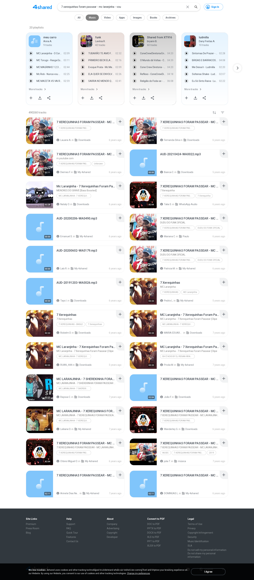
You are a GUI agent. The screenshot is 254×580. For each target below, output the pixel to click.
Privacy (192, 528)
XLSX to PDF (154, 545)
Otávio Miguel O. (69, 461)
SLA (190, 545)
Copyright (112, 532)
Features (71, 537)
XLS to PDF (153, 537)
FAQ (68, 528)
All (79, 17)
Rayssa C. (65, 397)
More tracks (36, 89)
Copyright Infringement (200, 532)
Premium (31, 524)
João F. (167, 397)
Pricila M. (169, 364)
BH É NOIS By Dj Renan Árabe (177, 356)
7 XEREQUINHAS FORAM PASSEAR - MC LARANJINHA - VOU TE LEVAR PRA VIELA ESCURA (178, 420)
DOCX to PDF (154, 532)
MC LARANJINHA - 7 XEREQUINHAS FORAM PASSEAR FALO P (75, 420)
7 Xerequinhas (170, 292)
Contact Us (72, 541)
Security (192, 537)
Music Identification (198, 541)
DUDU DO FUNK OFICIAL (209, 228)
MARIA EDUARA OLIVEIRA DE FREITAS (173, 332)
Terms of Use (195, 524)
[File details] (39, 130)
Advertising (113, 528)
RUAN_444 (66, 364)
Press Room (32, 528)
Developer (112, 537)
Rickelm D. (65, 332)
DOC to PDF (153, 524)
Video (107, 17)
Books (153, 17)
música (182, 461)
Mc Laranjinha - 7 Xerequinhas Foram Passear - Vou (75, 196)
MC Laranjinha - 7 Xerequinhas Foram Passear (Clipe (178, 324)
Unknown (98, 163)
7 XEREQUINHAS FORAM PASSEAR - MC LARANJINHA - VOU (75, 128)
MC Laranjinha (190, 292)
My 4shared (187, 364)
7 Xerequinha (204, 196)
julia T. (167, 461)
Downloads (85, 332)
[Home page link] (42, 7)
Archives (171, 17)
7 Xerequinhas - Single (71, 324)
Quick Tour (72, 532)
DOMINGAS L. (171, 493)
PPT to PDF (153, 541)
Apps (122, 17)
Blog (28, 532)
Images (137, 17)
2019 (211, 453)
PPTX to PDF (154, 528)
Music (92, 17)
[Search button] (196, 7)
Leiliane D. (65, 429)
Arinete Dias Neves (69, 493)
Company (112, 524)
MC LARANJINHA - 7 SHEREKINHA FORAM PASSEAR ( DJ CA (75, 388)
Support (70, 524)
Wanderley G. (171, 429)
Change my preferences (138, 573)
